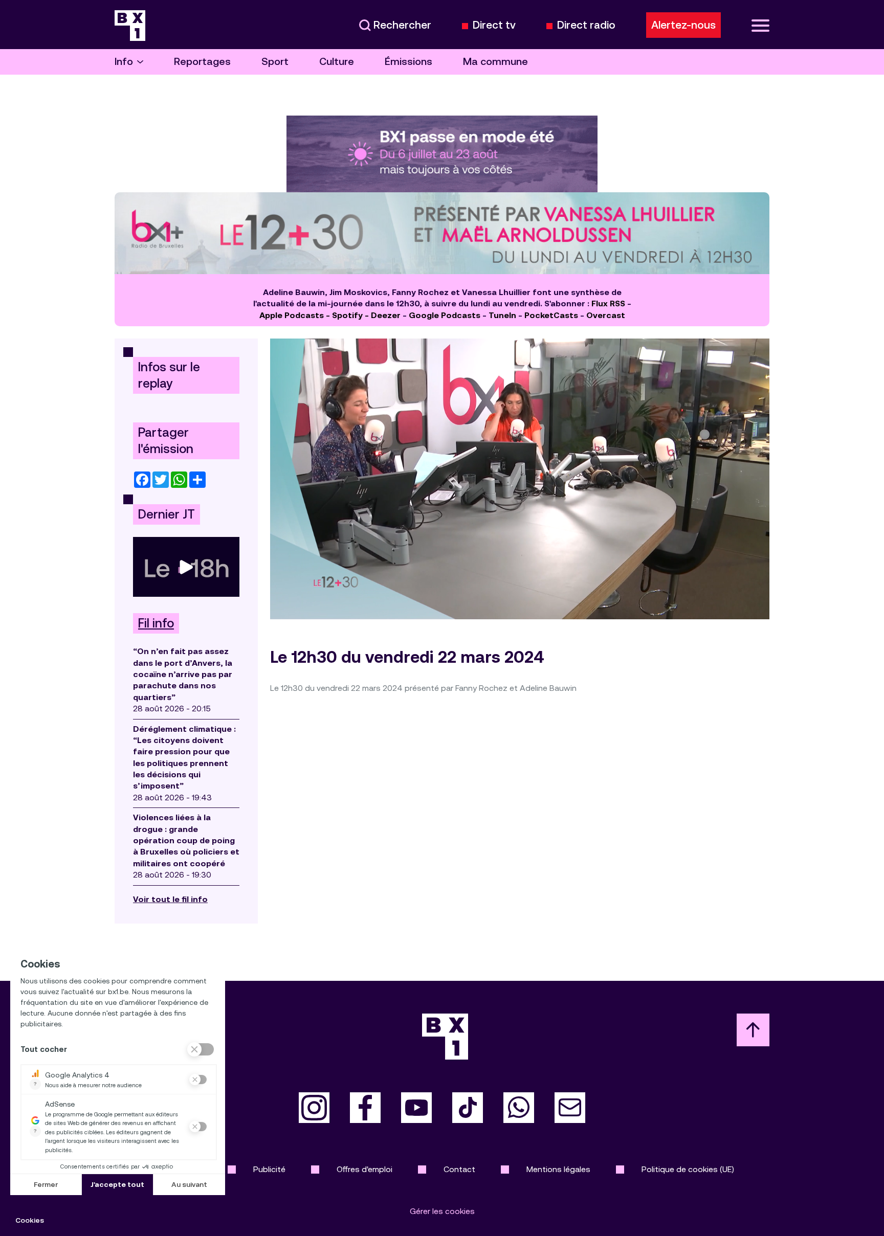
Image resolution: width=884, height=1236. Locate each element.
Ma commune (495, 61)
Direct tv (494, 25)
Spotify (347, 315)
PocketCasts (551, 315)
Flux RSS (608, 303)
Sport (275, 61)
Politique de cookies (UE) (688, 1169)
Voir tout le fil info (170, 899)
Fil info (156, 623)
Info (124, 61)
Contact (459, 1169)
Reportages (202, 61)
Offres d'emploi (364, 1169)
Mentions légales (558, 1169)
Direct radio (586, 25)
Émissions (408, 61)
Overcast (605, 315)
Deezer (386, 315)
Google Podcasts (444, 315)
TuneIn (502, 315)
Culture (336, 61)
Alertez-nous (683, 25)
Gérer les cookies (442, 1211)
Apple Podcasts (291, 315)
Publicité (269, 1169)
